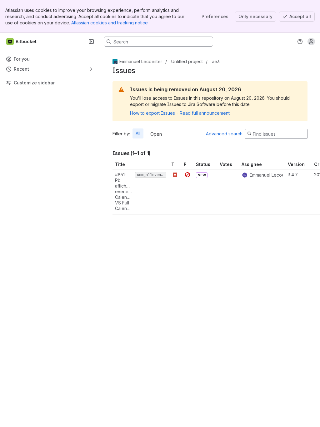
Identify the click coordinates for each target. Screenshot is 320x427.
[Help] (300, 42)
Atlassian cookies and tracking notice (109, 22)
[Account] (311, 42)
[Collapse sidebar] (91, 42)
